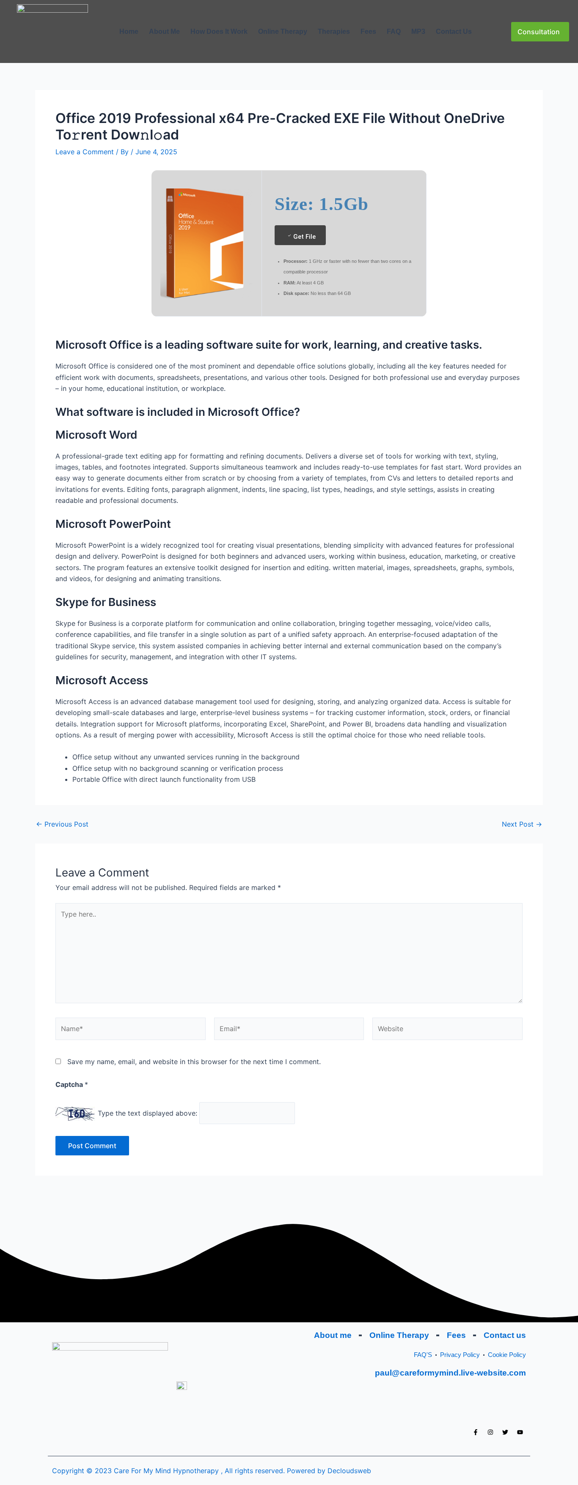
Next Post (522, 824)
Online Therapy (282, 31)
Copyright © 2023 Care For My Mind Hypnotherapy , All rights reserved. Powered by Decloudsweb (211, 1470)
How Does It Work (219, 31)
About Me (164, 31)
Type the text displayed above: (147, 1113)
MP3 (418, 31)
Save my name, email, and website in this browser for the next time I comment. (194, 1061)
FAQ (394, 31)
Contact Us (454, 31)
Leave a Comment (84, 151)
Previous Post (62, 824)
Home (128, 31)
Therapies (334, 31)
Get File (304, 236)
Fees (368, 31)
